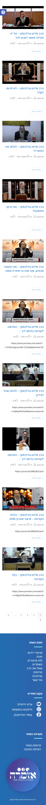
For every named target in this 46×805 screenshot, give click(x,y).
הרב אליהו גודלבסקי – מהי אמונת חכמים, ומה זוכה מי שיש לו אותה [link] (24, 269)
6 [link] (8, 615)
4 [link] (21, 615)
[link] (3, 12)
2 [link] (33, 615)
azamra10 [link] (40, 43)
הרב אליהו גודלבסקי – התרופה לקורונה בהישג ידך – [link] (26, 329)
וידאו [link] (11, 43)
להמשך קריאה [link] (35, 50)
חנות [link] (39, 656)
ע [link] (31, 704)
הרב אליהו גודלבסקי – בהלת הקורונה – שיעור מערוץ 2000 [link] (26, 517)
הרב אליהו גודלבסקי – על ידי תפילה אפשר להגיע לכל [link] (27, 35)
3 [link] (27, 615)
